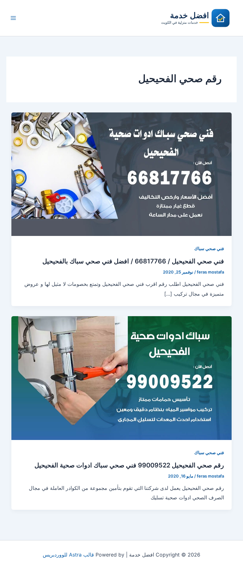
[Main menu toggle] (13, 18)
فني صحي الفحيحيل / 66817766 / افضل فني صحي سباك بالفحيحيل (133, 261)
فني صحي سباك (209, 248)
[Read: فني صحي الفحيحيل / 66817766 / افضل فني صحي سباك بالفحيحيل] (121, 174)
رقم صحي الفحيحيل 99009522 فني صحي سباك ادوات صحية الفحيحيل (129, 465)
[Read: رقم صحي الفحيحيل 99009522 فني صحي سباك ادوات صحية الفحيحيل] (121, 377)
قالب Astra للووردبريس (68, 554)
